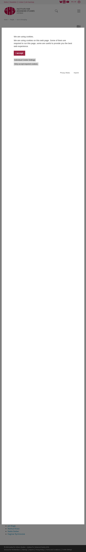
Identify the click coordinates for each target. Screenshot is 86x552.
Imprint (76, 73)
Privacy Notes (65, 73)
